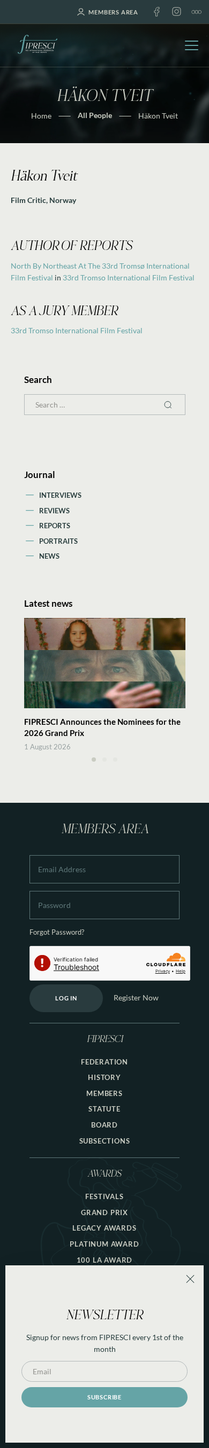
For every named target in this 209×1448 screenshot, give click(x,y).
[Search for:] (104, 404)
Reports (54, 525)
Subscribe (104, 1397)
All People (95, 115)
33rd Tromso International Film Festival (129, 277)
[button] (94, 759)
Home (41, 115)
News (49, 556)
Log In (66, 998)
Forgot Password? (56, 932)
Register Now (136, 997)
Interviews (60, 495)
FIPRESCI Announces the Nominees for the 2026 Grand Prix (102, 727)
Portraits (58, 541)
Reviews (54, 510)
